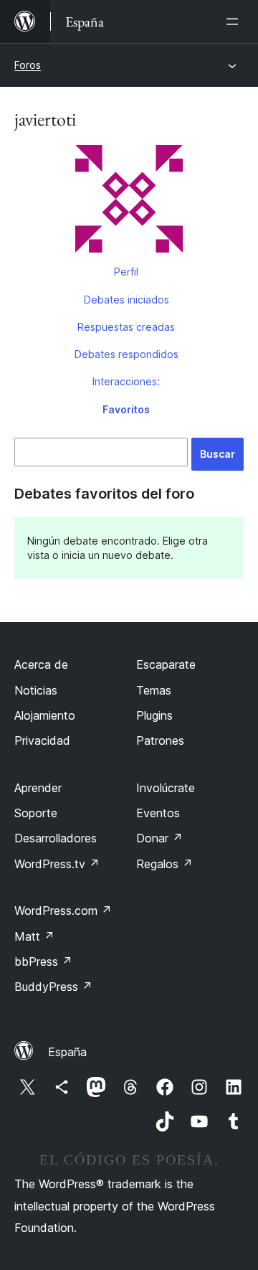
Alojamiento (44, 715)
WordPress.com (63, 910)
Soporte (35, 813)
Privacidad (42, 740)
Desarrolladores (55, 838)
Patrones (160, 740)
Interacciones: (126, 381)
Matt (34, 936)
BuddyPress (53, 986)
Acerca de (41, 664)
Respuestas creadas (126, 327)
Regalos (164, 864)
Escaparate (166, 664)
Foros (27, 65)
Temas (153, 690)
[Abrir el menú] (235, 21)
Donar (159, 838)
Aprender (38, 788)
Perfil (126, 271)
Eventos (158, 813)
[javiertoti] (129, 201)
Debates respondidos (126, 354)
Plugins (154, 715)
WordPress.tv (57, 864)
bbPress (43, 961)
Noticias (35, 690)
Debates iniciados (126, 299)
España (67, 1052)
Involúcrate (165, 788)
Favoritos (126, 409)
